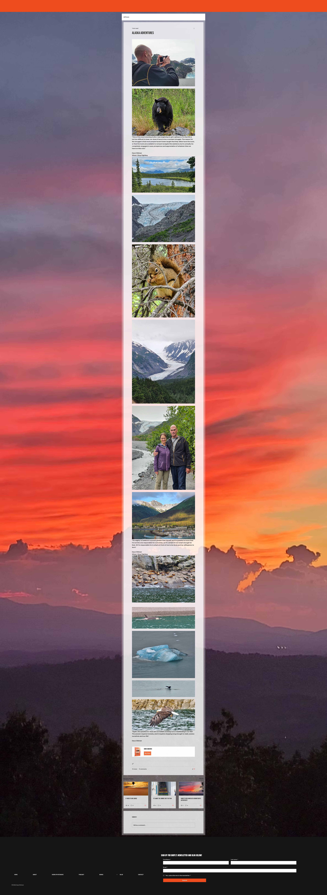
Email (165, 867)
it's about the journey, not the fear (162, 798)
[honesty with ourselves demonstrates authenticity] (191, 789)
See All (201, 778)
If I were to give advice (131, 798)
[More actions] (194, 28)
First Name (167, 859)
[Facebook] (33, 861)
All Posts (126, 17)
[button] (163, 751)
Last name (234, 859)
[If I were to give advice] (136, 789)
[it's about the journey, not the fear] (163, 789)
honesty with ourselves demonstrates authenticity (191, 799)
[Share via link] (133, 764)
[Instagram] (20, 861)
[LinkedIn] (59, 861)
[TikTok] (46, 861)
